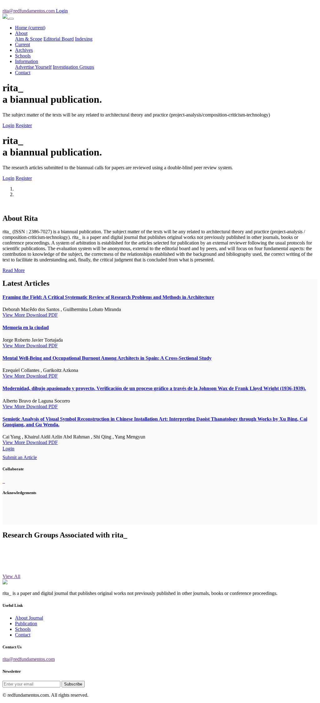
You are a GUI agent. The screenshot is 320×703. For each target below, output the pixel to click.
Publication (26, 623)
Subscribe (73, 684)
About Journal (29, 618)
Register (24, 125)
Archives (24, 50)
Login (8, 125)
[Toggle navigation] (11, 19)
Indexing (83, 39)
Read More (13, 270)
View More (14, 315)
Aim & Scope (28, 39)
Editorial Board (58, 39)
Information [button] (26, 61)
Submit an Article (19, 457)
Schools (23, 55)
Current (22, 44)
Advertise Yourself (33, 67)
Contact (22, 72)
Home (30, 27)
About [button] (21, 33)
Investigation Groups (73, 67)
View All (11, 576)
